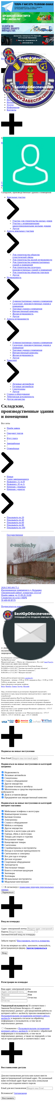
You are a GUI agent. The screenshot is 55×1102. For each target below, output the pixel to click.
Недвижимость (12, 772)
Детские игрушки (13, 859)
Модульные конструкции (17, 882)
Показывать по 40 (15, 520)
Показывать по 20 (15, 517)
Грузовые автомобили (23, 386)
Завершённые (13, 443)
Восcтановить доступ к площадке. (33, 941)
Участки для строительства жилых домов (32, 221)
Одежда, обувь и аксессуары (18, 834)
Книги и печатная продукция (19, 870)
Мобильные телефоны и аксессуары (22, 811)
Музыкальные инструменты (18, 879)
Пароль (4, 931)
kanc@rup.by (48, 662)
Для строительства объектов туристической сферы (26, 255)
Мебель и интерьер (14, 825)
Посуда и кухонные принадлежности (22, 851)
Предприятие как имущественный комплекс (26, 797)
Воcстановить (8, 1098)
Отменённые (13, 448)
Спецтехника (18, 389)
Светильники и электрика (17, 853)
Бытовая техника (13, 817)
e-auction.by (29, 678)
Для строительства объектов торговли (30, 272)
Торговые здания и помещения (27, 309)
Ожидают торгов (15, 433)
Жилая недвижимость (22, 314)
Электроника (11, 820)
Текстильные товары (15, 867)
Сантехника (10, 845)
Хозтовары (10, 876)
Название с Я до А (16, 484)
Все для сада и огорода (16, 856)
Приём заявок (13, 428)
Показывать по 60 (15, 522)
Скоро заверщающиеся (18, 479)
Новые (10, 476)
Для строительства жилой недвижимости (32, 260)
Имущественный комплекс (25, 311)
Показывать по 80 (15, 525)
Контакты (11, 110)
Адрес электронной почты (14, 928)
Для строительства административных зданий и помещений (31, 263)
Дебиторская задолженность (20, 396)
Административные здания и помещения (32, 301)
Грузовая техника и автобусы (19, 786)
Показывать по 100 (16, 527)
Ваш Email (6, 758)
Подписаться (7, 892)
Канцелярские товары (15, 842)
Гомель (14, 686)
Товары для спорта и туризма (19, 836)
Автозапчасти (11, 865)
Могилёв (26, 686)
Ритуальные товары (14, 839)
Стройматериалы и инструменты (20, 848)
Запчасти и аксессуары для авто (20, 831)
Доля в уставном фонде (16, 794)
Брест (3, 686)
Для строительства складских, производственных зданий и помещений (32, 268)
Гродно (19, 686)
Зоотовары (10, 873)
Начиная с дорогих (16, 489)
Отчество (32, 997)
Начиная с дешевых (16, 487)
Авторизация (20, 1093)
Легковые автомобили (23, 384)
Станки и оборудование (18, 394)
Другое (15, 228)
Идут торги (12, 438)
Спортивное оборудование (17, 862)
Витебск (8, 686)
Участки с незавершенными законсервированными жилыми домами (31, 224)
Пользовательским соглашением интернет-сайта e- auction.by (25, 1029)
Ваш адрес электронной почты (16, 989)
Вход (4, 953)
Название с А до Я (16, 481)
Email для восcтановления (13, 1088)
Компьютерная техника (16, 814)
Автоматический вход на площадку (18, 934)
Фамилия (32, 991)
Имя (30, 994)
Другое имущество (16, 399)
